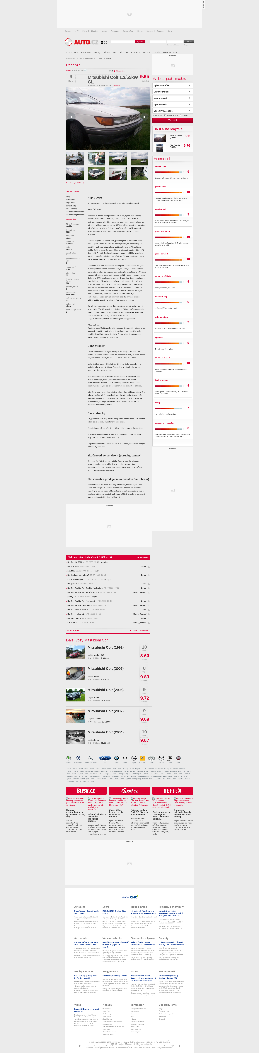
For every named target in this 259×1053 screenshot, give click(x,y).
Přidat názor (120, 71)
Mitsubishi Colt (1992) (106, 647)
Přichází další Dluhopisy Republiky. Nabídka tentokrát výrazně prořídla (142, 958)
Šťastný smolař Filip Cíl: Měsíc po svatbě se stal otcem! (142, 927)
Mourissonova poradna (168, 976)
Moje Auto (72, 52)
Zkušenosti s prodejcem (75, 215)
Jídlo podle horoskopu (175, 945)
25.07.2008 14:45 (86, 575)
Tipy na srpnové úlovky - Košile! (169, 919)
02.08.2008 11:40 (83, 562)
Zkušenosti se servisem (75, 212)
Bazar (146, 52)
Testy (97, 52)
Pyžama (133, 1019)
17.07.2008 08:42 (80, 623)
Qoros (69, 779)
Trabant (187, 779)
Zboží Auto (106, 1029)
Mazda (161, 763)
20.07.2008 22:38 (93, 588)
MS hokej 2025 (108, 911)
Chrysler (182, 769)
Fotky (68, 197)
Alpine (98, 769)
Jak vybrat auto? (108, 1034)
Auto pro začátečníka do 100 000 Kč (114, 1027)
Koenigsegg (107, 774)
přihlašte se (116, 85)
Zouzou (97, 719)
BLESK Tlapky (80, 976)
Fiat (178, 763)
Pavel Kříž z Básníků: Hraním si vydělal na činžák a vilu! (143, 918)
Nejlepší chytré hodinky (112, 942)
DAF (89, 771)
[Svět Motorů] (186, 52)
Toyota (151, 763)
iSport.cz (94, 31)
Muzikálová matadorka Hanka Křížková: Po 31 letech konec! (84, 1025)
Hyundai (182, 771)
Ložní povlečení (136, 1029)
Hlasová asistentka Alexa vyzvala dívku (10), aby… (75, 813)
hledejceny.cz (107, 1009)
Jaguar (80, 774)
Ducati (113, 771)
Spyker (128, 779)
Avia (119, 769)
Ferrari (119, 771)
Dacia (76, 771)
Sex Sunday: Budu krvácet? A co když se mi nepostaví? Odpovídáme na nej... (115, 980)
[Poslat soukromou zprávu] (85, 70)
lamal (96, 740)
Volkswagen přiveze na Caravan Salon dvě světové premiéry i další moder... (87, 949)
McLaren (85, 776)
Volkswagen (78, 763)
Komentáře (70, 200)
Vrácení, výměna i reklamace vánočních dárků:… (97, 817)
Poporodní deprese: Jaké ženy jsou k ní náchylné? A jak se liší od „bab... (143, 985)
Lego (132, 1016)
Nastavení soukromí (93, 1048)
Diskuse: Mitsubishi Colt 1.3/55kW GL (90, 557)
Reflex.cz (149, 31)
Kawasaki (93, 774)
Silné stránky (71, 206)
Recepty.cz (115, 31)
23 (90, 722)
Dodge (102, 771)
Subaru (145, 779)
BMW (116, 763)
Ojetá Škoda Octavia (109, 1032)
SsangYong (136, 779)
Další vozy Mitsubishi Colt (87, 640)
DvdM (97, 676)
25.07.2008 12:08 (84, 579)
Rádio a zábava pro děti (166, 1014)
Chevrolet (174, 769)
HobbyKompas (107, 1024)
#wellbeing (116, 976)
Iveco (74, 774)
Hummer (174, 771)
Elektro (124, 52)
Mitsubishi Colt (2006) (106, 690)
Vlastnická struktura (107, 1048)
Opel (134, 763)
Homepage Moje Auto (87, 58)
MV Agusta (132, 776)
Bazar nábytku (135, 1032)
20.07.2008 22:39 (80, 584)
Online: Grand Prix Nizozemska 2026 (86, 953)
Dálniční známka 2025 (88, 945)
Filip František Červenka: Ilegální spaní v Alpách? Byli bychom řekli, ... (87, 982)
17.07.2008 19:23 (87, 605)
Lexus (162, 774)
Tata (163, 779)
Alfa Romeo (83, 769)
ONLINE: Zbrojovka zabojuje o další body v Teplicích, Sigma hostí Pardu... (115, 922)
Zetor (92, 781)
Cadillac (151, 769)
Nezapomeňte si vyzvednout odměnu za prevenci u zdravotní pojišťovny (143, 994)
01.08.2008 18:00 (81, 567)
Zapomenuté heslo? (173, 45)
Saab (99, 779)
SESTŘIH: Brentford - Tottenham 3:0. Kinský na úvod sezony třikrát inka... (86, 1020)
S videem (185, 115)
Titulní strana (71, 58)
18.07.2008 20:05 (91, 592)
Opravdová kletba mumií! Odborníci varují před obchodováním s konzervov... (86, 918)
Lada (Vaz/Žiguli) (124, 774)
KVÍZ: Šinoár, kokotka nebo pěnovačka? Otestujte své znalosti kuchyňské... (170, 949)
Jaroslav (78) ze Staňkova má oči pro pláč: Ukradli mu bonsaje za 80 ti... (143, 922)
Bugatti (137, 769)
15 (112, 71)
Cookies (176, 1046)
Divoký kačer (92, 976)
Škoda (68, 763)
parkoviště (99, 655)
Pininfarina (168, 776)
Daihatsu (95, 771)
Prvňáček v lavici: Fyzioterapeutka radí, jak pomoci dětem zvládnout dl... (171, 927)
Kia (99, 774)
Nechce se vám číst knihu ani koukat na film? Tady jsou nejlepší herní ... (171, 987)
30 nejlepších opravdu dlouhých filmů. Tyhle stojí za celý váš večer (115, 951)
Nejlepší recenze (172, 115)
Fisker (130, 771)
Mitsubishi (115, 776)
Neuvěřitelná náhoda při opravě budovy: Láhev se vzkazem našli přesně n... (85, 927)
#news (124, 976)
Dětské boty (135, 1027)
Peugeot (159, 776)
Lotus (175, 774)
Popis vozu (70, 203)
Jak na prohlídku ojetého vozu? (113, 1021)
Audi (125, 763)
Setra (116, 779)
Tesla (174, 779)
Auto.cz (104, 31)
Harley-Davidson (157, 771)
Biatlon (118, 911)
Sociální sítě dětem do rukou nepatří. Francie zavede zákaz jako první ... (115, 960)
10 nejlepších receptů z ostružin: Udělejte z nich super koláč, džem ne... (171, 954)
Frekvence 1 (163, 1016)
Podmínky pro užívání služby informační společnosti (127, 1046)
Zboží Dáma (107, 1016)
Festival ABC (172, 978)
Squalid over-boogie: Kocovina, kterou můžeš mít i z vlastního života (115, 989)
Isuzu (69, 774)
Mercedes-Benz (91, 763)
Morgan (124, 776)
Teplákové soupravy (137, 1024)
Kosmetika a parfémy (137, 1021)
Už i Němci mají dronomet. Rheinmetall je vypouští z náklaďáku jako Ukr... (115, 956)
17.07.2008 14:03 (84, 614)
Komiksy (162, 978)
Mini (108, 776)
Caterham (159, 769)
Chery (166, 769)
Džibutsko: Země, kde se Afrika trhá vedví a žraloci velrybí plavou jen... (86, 991)
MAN (180, 774)
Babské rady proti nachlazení (142, 978)
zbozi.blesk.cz (107, 1019)
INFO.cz (83, 913)
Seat (170, 763)
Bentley (125, 769)
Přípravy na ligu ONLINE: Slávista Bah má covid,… (139, 812)
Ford (105, 763)
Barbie (133, 1014)
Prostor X (78, 1009)
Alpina (91, 769)
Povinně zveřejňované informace (162, 1048)
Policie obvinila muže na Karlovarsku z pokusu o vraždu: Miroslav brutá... (86, 922)
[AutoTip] (192, 52)
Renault (142, 763)
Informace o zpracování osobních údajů (159, 1046)
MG (104, 776)
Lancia (145, 774)
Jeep (86, 774)
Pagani (152, 776)
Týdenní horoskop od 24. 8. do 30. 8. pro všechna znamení (171, 923)
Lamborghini (136, 774)
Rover (93, 779)
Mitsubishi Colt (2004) (106, 732)
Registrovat (188, 45)
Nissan (140, 776)
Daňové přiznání (137, 942)
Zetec (69, 70)
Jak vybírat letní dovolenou (169, 916)
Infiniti (189, 771)
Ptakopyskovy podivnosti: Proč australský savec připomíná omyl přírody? (169, 991)
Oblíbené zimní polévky (168, 942)
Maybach (70, 776)
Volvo (79, 781)
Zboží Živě (106, 1011)
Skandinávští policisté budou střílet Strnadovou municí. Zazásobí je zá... (143, 954)
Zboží (156, 52)
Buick (144, 769)
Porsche (184, 776)
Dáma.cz (160, 31)
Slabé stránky (71, 209)
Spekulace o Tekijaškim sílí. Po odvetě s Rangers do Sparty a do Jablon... (115, 918)
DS (108, 771)
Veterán (135, 52)
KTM (114, 774)
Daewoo (83, 771)
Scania (104, 779)
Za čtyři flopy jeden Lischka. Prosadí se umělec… (116, 813)
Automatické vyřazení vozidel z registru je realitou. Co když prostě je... (87, 956)
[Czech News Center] (134, 896)
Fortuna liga (78, 1011)
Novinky (86, 52)
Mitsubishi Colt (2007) (106, 668)
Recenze (73, 65)
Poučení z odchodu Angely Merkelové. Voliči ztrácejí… (182, 813)
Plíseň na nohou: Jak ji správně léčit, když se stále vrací (142, 989)
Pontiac (176, 776)
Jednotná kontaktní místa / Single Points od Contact (133, 1048)
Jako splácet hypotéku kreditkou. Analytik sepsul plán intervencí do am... (143, 949)
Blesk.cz (68, 31)
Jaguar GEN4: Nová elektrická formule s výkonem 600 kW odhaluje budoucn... (172, 982)
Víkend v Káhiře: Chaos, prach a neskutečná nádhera (85, 987)
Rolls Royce (84, 779)
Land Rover (154, 774)
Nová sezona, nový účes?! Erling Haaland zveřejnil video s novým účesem (85, 1016)
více (169, 31)
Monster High (135, 1011)
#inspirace (107, 976)
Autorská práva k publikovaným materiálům (94, 1046)
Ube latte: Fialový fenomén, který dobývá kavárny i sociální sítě (169, 958)
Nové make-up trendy (147, 913)
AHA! (77, 31)
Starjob (161, 1009)
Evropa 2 (162, 1019)
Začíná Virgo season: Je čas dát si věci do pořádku (115, 984)
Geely (141, 771)
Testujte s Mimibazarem (138, 1009)
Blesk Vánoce (79, 911)
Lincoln (168, 774)
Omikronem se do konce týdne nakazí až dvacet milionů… (161, 815)
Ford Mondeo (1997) (176, 137)
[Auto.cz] (81, 45)
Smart (122, 779)
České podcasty (164, 1011)
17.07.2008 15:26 (86, 610)
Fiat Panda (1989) (175, 146)
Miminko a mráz (175, 913)
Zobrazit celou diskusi (140, 630)
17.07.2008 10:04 (82, 618)
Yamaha (86, 781)
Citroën (69, 771)
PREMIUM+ (170, 52)
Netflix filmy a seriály (82, 978)
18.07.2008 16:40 (78, 597)
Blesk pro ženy (128, 31)
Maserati (187, 774)
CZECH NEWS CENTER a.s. (111, 1042)
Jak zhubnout (136, 911)
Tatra (169, 779)
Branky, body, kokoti (91, 1009)
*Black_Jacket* (139, 592)
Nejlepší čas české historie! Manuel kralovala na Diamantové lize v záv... (114, 927)
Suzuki (151, 779)
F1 (114, 52)
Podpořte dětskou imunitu (141, 976)
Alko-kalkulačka (80, 942)
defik (96, 698)
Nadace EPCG (149, 945)
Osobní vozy (107, 1014)
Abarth (69, 769)
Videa (106, 52)
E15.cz (84, 31)
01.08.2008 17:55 (79, 571)
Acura (75, 769)
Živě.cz (140, 31)
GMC (147, 771)
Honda (167, 771)
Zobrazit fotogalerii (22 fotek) (75, 183)
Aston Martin (106, 769)
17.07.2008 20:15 (89, 601)
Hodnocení (161, 159)
